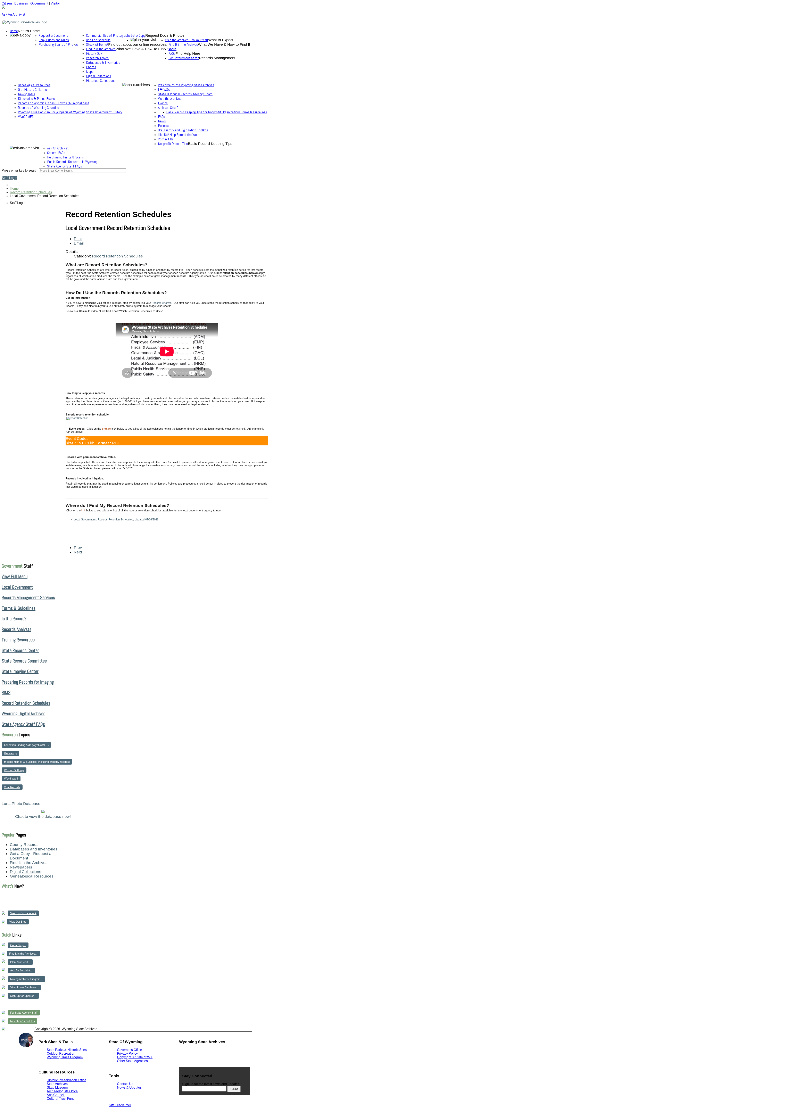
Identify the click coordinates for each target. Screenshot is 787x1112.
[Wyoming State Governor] (26, 1046)
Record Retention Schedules (117, 256)
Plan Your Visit (198, 40)
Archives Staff (168, 107)
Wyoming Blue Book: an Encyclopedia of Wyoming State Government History (70, 112)
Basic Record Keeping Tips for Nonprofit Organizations (203, 112)
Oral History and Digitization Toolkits (183, 130)
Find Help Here (187, 53)
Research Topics (97, 58)
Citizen (7, 3)
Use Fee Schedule (98, 40)
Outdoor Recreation (61, 1053)
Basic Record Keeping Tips (210, 144)
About (172, 49)
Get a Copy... (18, 945)
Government (39, 3)
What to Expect (220, 40)
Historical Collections (100, 80)
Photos (91, 67)
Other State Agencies (132, 1061)
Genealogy (10, 753)
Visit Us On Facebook (23, 913)
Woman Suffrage (14, 770)
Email (79, 243)
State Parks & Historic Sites (67, 1050)
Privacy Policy (127, 1053)
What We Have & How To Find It (142, 49)
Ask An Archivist (58, 148)
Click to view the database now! (43, 816)
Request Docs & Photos (164, 35)
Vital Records (12, 787)
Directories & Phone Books (36, 98)
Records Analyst (161, 302)
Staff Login (9, 178)
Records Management (217, 58)
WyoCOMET (26, 116)
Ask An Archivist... (21, 970)
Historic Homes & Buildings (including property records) (37, 761)
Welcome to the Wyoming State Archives (186, 85)
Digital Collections (98, 76)
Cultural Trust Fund (61, 1098)
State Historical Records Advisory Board (185, 94)
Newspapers (26, 94)
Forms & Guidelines (254, 112)
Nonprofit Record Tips (173, 143)
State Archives (57, 1084)
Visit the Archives (177, 40)
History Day (94, 53)
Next (78, 552)
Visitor (55, 3)
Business (21, 3)
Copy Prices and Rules (54, 40)
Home (14, 31)
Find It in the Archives (183, 44)
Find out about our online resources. (137, 44)
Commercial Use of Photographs (108, 35)
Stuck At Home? (97, 44)
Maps (89, 71)
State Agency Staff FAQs (64, 166)
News (162, 121)
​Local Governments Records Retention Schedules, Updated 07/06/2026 (116, 519)
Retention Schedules (22, 1021)
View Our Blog (17, 921)
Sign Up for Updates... (23, 995)
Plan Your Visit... (20, 962)
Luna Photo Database (21, 803)
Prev (78, 547)
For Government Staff (183, 58)
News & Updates (129, 1087)
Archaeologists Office (62, 1091)
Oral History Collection (33, 89)
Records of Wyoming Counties (38, 107)
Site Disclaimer (120, 1105)
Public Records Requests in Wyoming (72, 161)
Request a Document (53, 35)
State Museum (57, 1087)
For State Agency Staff (24, 1012)
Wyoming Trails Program (65, 1057)
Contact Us (166, 139)
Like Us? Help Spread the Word (178, 134)
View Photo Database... (24, 987)
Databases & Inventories (103, 62)
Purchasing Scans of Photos (58, 44)
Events (163, 103)
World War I (11, 778)
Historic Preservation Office (66, 1080)
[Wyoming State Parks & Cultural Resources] (10, 1047)
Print (78, 239)
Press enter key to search (20, 170)
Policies (163, 125)
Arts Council (56, 1095)
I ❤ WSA (164, 89)
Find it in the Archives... (23, 953)
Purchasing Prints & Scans (65, 157)
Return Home (29, 31)
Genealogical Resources (34, 85)
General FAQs (56, 152)
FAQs (161, 116)
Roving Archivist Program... (26, 979)
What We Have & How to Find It (224, 44)
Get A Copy (138, 35)
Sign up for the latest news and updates (210, 1084)
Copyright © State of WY (134, 1057)
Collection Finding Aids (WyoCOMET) (26, 745)
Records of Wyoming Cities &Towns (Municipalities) (53, 103)
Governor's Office (129, 1050)
